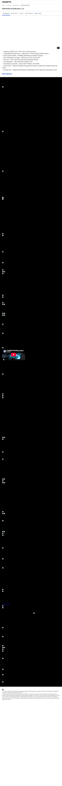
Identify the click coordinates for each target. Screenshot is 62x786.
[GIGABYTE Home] (6, 2)
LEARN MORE (6, 604)
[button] (3, 313)
